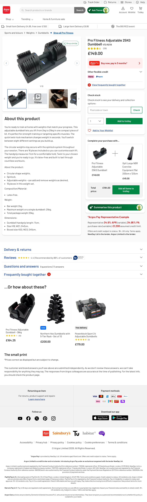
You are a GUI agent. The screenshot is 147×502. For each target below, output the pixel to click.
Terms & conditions (117, 442)
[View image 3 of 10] (58, 98)
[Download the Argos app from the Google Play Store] (119, 419)
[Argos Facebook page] (28, 418)
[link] (115, 84)
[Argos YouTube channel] (20, 418)
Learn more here (36, 399)
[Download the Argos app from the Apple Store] (100, 419)
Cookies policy (74, 442)
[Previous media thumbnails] (4, 98)
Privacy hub (41, 442)
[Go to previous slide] (6, 63)
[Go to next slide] (77, 63)
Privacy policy (57, 442)
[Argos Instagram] (53, 418)
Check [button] (136, 110)
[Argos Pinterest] (45, 418)
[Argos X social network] (36, 418)
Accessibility (26, 442)
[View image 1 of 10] (17, 98)
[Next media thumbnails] (79, 98)
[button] (70, 43)
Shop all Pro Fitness (63, 32)
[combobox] (46, 10)
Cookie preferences (95, 442)
